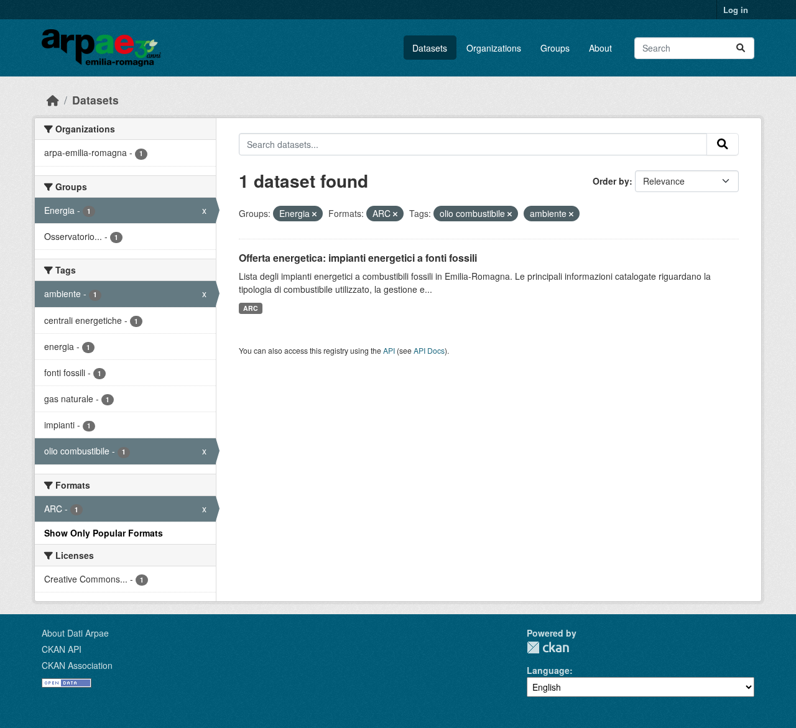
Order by (611, 181)
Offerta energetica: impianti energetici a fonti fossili (358, 258)
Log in (735, 10)
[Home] (53, 100)
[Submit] (740, 48)
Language (548, 670)
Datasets (429, 48)
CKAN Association (77, 665)
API (389, 350)
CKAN (548, 647)
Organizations (493, 48)
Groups (555, 48)
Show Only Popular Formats (103, 533)
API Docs (429, 350)
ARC (250, 308)
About (600, 48)
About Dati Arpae (75, 633)
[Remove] (314, 214)
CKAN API (61, 649)
